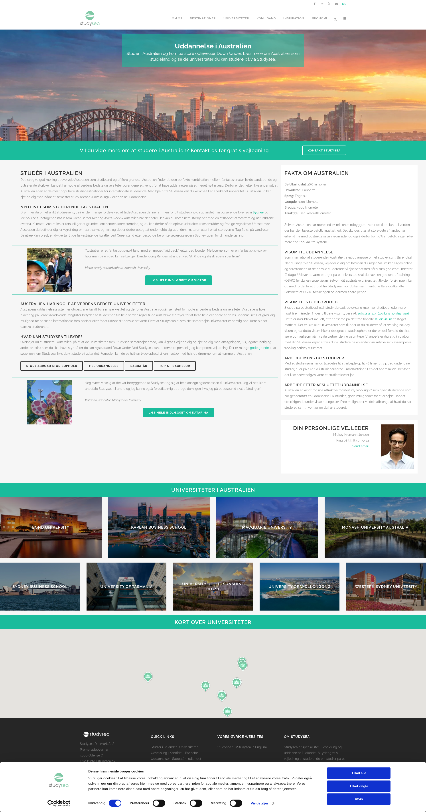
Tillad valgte (358, 786)
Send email (360, 446)
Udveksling (159, 753)
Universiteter (188, 747)
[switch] (159, 803)
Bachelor (191, 753)
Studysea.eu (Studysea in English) (242, 747)
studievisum (383, 319)
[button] (243, 666)
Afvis (359, 799)
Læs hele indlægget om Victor (178, 280)
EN (344, 3)
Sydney (258, 212)
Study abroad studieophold (51, 366)
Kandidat (176, 753)
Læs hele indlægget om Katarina (178, 412)
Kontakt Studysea (324, 150)
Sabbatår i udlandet (186, 758)
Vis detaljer (259, 803)
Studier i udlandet (164, 747)
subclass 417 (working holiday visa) (383, 313)
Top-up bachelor (174, 366)
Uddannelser (160, 758)
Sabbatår (138, 366)
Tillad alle (358, 773)
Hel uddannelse (103, 366)
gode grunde (259, 348)
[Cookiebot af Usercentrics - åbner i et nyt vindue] (58, 803)
